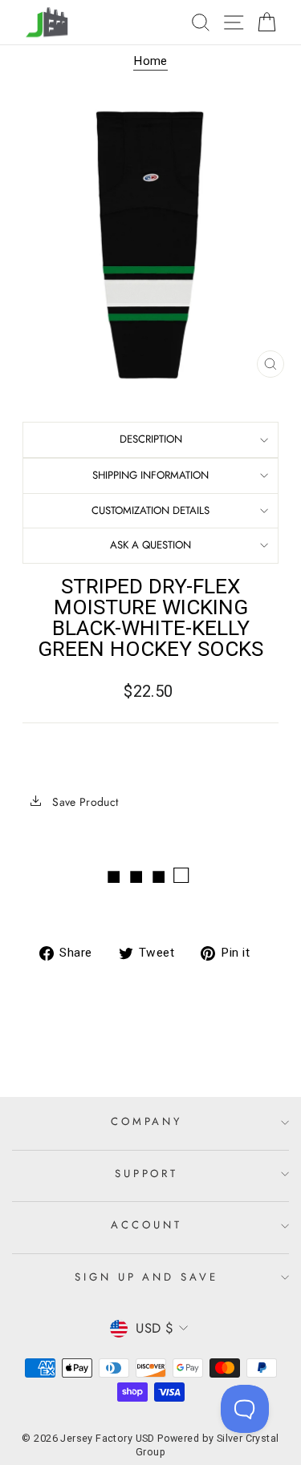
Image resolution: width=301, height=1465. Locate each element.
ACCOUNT (146, 1224)
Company (147, 1121)
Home (150, 61)
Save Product (84, 802)
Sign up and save (147, 1277)
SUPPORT (147, 1173)
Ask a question (150, 544)
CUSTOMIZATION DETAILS (150, 510)
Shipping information (150, 475)
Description (151, 439)
